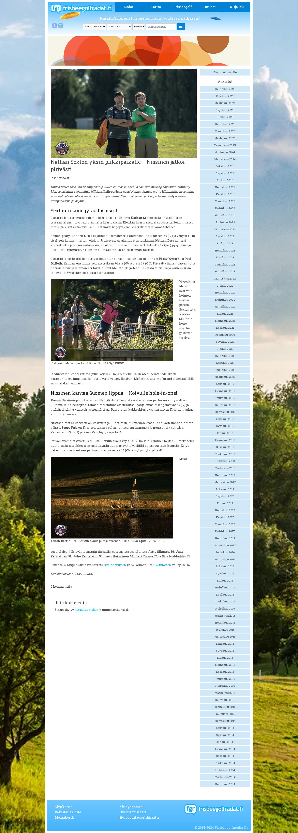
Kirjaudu (237, 7)
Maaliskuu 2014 (225, 777)
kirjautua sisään (87, 610)
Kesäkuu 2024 (225, 194)
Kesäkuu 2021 (225, 327)
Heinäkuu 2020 (225, 356)
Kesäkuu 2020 (225, 363)
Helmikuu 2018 (225, 475)
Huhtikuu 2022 (225, 299)
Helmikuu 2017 (225, 538)
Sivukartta (63, 807)
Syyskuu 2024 (225, 173)
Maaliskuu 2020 (225, 377)
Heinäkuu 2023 (225, 250)
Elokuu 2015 (225, 657)
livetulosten (162, 565)
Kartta (155, 7)
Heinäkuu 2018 (225, 440)
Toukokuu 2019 (225, 398)
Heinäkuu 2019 (225, 391)
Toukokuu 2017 (225, 524)
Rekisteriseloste (68, 812)
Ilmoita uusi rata (133, 812)
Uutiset (210, 7)
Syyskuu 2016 (225, 573)
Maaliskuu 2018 (225, 468)
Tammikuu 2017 (225, 545)
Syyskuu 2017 (225, 496)
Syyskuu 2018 (225, 426)
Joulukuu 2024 (225, 152)
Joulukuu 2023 (225, 222)
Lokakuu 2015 (225, 643)
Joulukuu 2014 (225, 714)
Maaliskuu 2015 (225, 693)
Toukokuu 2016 (225, 601)
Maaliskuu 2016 (225, 615)
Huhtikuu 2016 (225, 608)
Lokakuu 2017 (225, 489)
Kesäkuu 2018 (225, 447)
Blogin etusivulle (225, 72)
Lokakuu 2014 (225, 728)
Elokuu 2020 (225, 349)
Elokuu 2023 (225, 243)
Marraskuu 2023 (225, 229)
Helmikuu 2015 (225, 700)
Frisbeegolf (183, 7)
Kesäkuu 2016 (225, 594)
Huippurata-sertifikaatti (139, 817)
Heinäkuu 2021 (225, 321)
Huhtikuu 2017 (225, 531)
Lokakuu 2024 (225, 166)
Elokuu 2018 (225, 433)
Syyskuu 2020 (225, 341)
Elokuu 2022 (225, 285)
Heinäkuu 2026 (225, 89)
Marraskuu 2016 (225, 559)
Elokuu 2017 (225, 503)
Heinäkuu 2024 (225, 187)
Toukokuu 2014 (225, 763)
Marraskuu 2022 (225, 278)
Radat (128, 7)
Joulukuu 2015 (225, 629)
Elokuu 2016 (225, 580)
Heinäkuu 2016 (225, 587)
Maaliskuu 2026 (225, 103)
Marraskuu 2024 (225, 159)
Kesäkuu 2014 (225, 756)
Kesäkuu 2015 (225, 671)
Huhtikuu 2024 (225, 208)
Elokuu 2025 (225, 117)
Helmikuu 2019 (225, 405)
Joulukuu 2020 (225, 335)
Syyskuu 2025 (225, 110)
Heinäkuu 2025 (225, 124)
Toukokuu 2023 (225, 264)
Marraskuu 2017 (225, 482)
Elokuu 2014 (225, 742)
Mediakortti (64, 817)
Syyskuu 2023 (225, 236)
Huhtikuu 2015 (225, 685)
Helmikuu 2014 (225, 784)
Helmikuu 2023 (225, 271)
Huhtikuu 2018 (225, 461)
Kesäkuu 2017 (225, 517)
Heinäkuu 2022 (225, 292)
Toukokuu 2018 (225, 454)
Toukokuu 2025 (225, 131)
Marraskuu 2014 (225, 721)
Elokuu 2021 (225, 313)
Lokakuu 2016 (225, 566)
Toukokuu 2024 (225, 201)
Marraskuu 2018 (225, 412)
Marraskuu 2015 (225, 636)
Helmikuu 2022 (225, 306)
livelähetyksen (115, 565)
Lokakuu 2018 (225, 419)
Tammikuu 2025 (225, 145)
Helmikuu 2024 (225, 215)
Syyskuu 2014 (225, 735)
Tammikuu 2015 (225, 707)
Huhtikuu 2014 (225, 770)
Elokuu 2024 (225, 180)
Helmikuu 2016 (225, 622)
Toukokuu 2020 (225, 370)
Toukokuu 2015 (225, 679)
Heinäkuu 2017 (225, 510)
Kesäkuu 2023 (225, 257)
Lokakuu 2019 (225, 384)
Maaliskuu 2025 (225, 138)
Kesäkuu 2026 (225, 96)
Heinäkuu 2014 (225, 749)
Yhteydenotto (131, 807)
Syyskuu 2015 (225, 650)
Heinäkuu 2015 (225, 665)
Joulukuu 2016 (225, 552)
